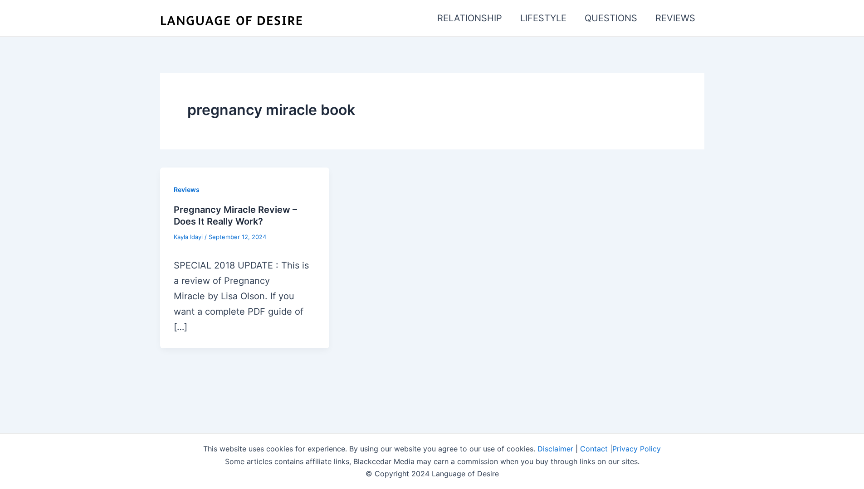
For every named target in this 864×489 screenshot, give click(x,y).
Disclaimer (555, 448)
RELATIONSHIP (469, 18)
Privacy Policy (636, 448)
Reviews (187, 189)
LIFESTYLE (543, 18)
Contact (594, 448)
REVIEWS (675, 18)
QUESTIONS (611, 18)
